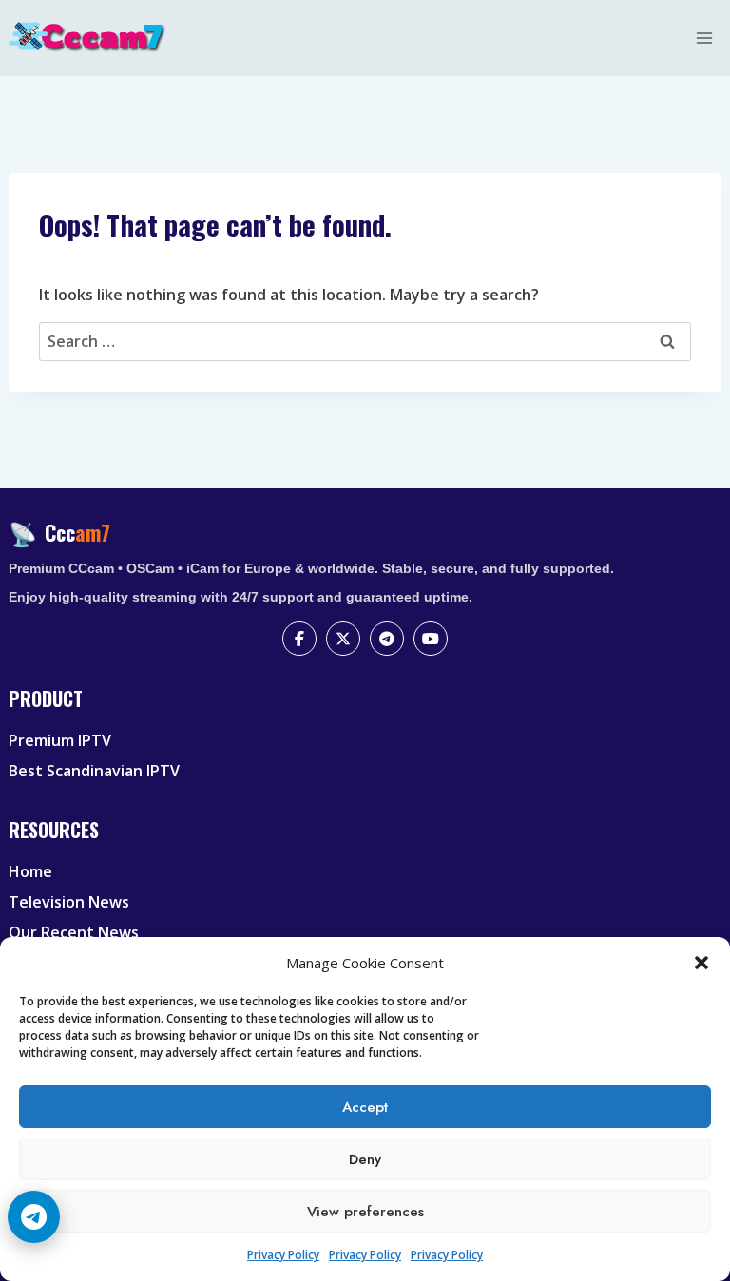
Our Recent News (74, 932)
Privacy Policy (283, 1255)
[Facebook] (299, 638)
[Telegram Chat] (34, 1217)
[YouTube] (430, 638)
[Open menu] (704, 37)
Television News (69, 901)
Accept (365, 1107)
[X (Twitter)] (343, 638)
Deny (365, 1159)
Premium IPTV (60, 740)
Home (30, 871)
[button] (701, 962)
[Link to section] (367, 715)
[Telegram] (387, 638)
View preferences (365, 1211)
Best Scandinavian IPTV (94, 770)
